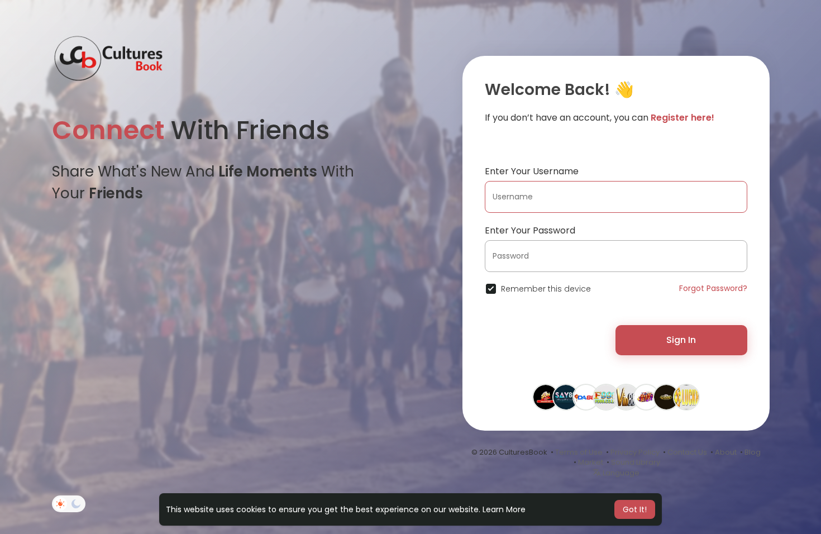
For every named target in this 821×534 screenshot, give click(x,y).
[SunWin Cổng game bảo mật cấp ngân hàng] (545, 396)
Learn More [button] (504, 509)
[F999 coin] (606, 396)
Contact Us (687, 452)
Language (620, 473)
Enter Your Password (530, 230)
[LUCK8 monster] (686, 396)
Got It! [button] (635, 509)
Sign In (681, 339)
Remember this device (546, 288)
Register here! (682, 117)
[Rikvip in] (646, 396)
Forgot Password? (713, 288)
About (726, 452)
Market (590, 462)
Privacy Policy (635, 452)
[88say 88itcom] (565, 396)
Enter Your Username (532, 171)
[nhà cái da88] (586, 396)
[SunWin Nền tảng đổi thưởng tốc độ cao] (666, 396)
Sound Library (635, 462)
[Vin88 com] (626, 396)
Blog (752, 452)
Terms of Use (579, 452)
